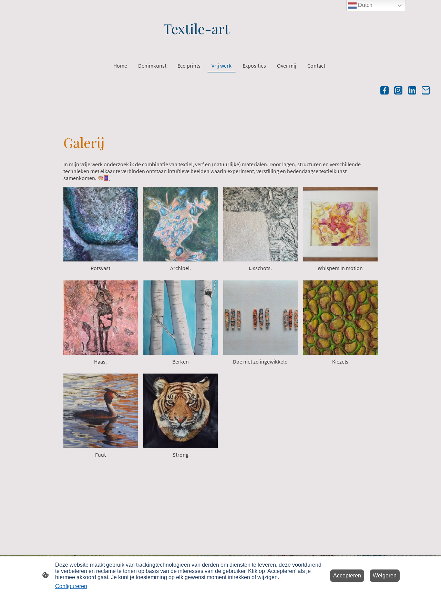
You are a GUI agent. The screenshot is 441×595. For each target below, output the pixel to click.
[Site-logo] (220, 44)
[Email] (426, 90)
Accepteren (347, 575)
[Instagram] (398, 90)
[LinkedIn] (412, 90)
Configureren (71, 586)
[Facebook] (384, 90)
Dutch (364, 5)
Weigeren (385, 575)
